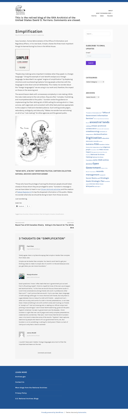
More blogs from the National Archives (31, 388)
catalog (88, 126)
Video (102, 16)
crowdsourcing (92, 131)
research (102, 175)
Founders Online (104, 144)
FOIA (96, 144)
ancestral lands (99, 122)
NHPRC (95, 160)
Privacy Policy (21, 393)
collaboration (91, 129)
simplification (60, 214)
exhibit (100, 141)
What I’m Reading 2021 (103, 13)
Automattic (82, 412)
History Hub (89, 147)
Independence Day (97, 147)
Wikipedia (90, 186)
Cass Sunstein (24, 214)
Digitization (94, 137)
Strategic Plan (98, 181)
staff (98, 178)
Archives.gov (20, 377)
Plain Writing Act (45, 214)
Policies (110, 16)
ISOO (98, 149)
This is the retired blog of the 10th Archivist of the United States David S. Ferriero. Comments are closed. (47, 19)
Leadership (40, 35)
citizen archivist (34, 214)
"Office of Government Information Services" (98, 116)
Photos (94, 16)
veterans (92, 184)
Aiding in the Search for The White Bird (59, 225)
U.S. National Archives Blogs (27, 399)
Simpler (52, 214)
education (105, 138)
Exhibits (90, 144)
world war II (97, 186)
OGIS (100, 160)
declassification (100, 134)
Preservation (92, 171)
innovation (93, 149)
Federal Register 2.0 (24, 192)
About (110, 10)
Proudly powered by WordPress (52, 412)
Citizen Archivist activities (51, 189)
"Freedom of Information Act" (94, 113)
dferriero (27, 35)
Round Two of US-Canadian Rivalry (29, 224)
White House (99, 184)
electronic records (92, 141)
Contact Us (19, 382)
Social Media (91, 178)
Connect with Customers (103, 128)
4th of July (96, 118)
